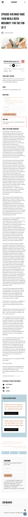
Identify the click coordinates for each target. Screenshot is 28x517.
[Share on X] (14, 452)
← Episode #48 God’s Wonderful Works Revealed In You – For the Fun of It (12, 442)
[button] (25, 2)
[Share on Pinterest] (23, 452)
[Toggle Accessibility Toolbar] (25, 514)
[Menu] (25, 510)
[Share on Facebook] (5, 452)
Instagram (17, 376)
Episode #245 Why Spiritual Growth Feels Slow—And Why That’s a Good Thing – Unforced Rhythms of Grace (13, 423)
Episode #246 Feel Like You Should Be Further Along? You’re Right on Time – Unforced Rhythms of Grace (13, 407)
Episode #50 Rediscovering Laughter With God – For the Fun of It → (15, 447)
